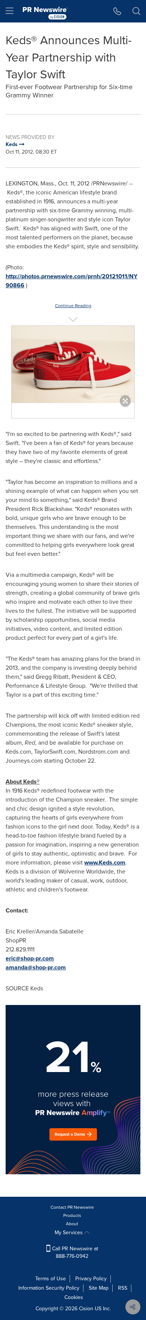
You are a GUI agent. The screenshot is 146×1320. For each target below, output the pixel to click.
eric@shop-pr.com (30, 958)
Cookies (73, 1297)
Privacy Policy (91, 1279)
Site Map (99, 1288)
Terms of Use (50, 1279)
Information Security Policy (48, 1288)
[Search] (136, 11)
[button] (73, 364)
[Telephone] (117, 11)
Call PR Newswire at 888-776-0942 (74, 1252)
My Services (69, 1232)
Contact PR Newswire (72, 1207)
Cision (86, 1309)
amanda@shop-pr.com (36, 967)
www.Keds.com (104, 862)
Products (72, 1215)
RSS (122, 1288)
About (72, 1223)
